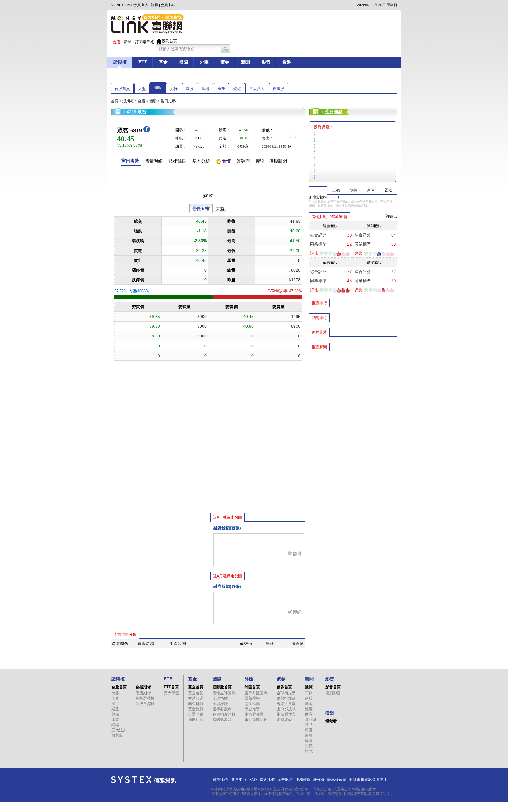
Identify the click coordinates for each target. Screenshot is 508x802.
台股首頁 (122, 88)
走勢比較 (284, 719)
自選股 (278, 88)
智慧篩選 (195, 698)
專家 (309, 740)
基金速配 (195, 693)
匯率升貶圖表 (256, 693)
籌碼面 (243, 161)
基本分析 (201, 161)
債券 (309, 714)
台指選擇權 (145, 698)
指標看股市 (222, 709)
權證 (259, 161)
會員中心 (168, 5)
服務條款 (303, 780)
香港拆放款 (286, 703)
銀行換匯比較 (256, 719)
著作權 (319, 780)
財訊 (309, 746)
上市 (318, 190)
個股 (158, 87)
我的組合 (195, 719)
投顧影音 (333, 693)
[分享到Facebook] (146, 131)
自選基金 (195, 714)
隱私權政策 (337, 780)
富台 (371, 190)
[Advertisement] (353, 394)
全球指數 (220, 698)
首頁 (114, 101)
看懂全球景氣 (224, 693)
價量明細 (154, 161)
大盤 (142, 88)
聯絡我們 (267, 780)
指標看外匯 (254, 714)
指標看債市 (286, 714)
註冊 (154, 5)
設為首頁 (169, 41)
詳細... (391, 216)
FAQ (253, 780)
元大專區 (171, 693)
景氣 (388, 190)
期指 (353, 190)
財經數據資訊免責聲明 (368, 780)
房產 (309, 730)
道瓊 (309, 735)
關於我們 (220, 780)
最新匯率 (252, 698)
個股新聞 (278, 161)
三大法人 (257, 88)
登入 (144, 5)
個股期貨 (143, 693)
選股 (189, 88)
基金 (309, 703)
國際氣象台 (222, 719)
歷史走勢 (252, 709)
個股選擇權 (145, 703)
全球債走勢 (286, 693)
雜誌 (309, 751)
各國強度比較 (224, 714)
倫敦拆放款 (286, 698)
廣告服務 (285, 780)
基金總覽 (195, 709)
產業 (221, 88)
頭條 (309, 693)
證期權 (128, 101)
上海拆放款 (286, 709)
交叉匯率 (252, 703)
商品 (309, 725)
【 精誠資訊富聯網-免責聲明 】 (366, 794)
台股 (141, 101)
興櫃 (205, 88)
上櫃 (336, 190)
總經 (237, 88)
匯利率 (310, 719)
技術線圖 (177, 161)
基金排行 (195, 703)
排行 (174, 88)
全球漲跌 (220, 703)
